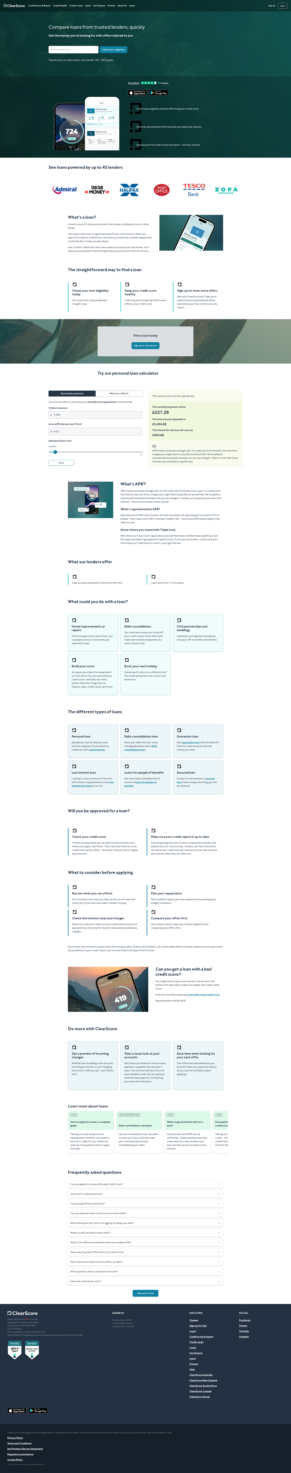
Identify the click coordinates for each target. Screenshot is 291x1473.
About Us (122, 5)
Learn (132, 5)
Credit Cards (76, 5)
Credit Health (60, 5)
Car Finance (99, 5)
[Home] (14, 5)
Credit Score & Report (39, 5)
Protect (111, 5)
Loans (88, 5)
